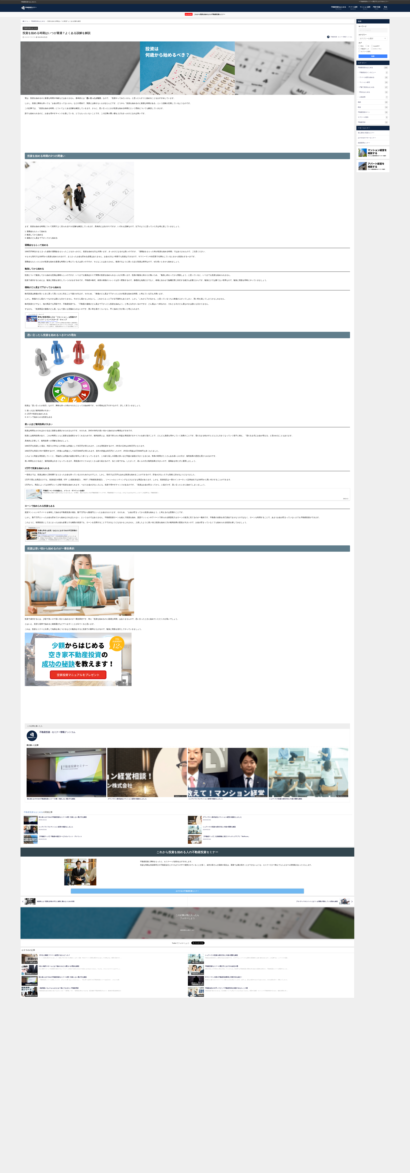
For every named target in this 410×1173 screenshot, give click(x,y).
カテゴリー (363, 34)
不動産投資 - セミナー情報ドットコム (341, 36)
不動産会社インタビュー (373, 72)
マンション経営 (373, 82)
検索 (373, 56)
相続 (372, 102)
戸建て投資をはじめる (373, 87)
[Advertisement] (106, 133)
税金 (372, 107)
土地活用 (373, 97)
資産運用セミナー (364, 143)
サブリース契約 (372, 117)
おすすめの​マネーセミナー (367, 138)
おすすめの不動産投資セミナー (187, 891)
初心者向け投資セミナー (366, 132)
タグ (360, 43)
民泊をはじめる (373, 92)
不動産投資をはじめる (30, 28)
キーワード (363, 26)
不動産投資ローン (372, 112)
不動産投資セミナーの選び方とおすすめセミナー (374, 1)
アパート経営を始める (373, 77)
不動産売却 (372, 122)
